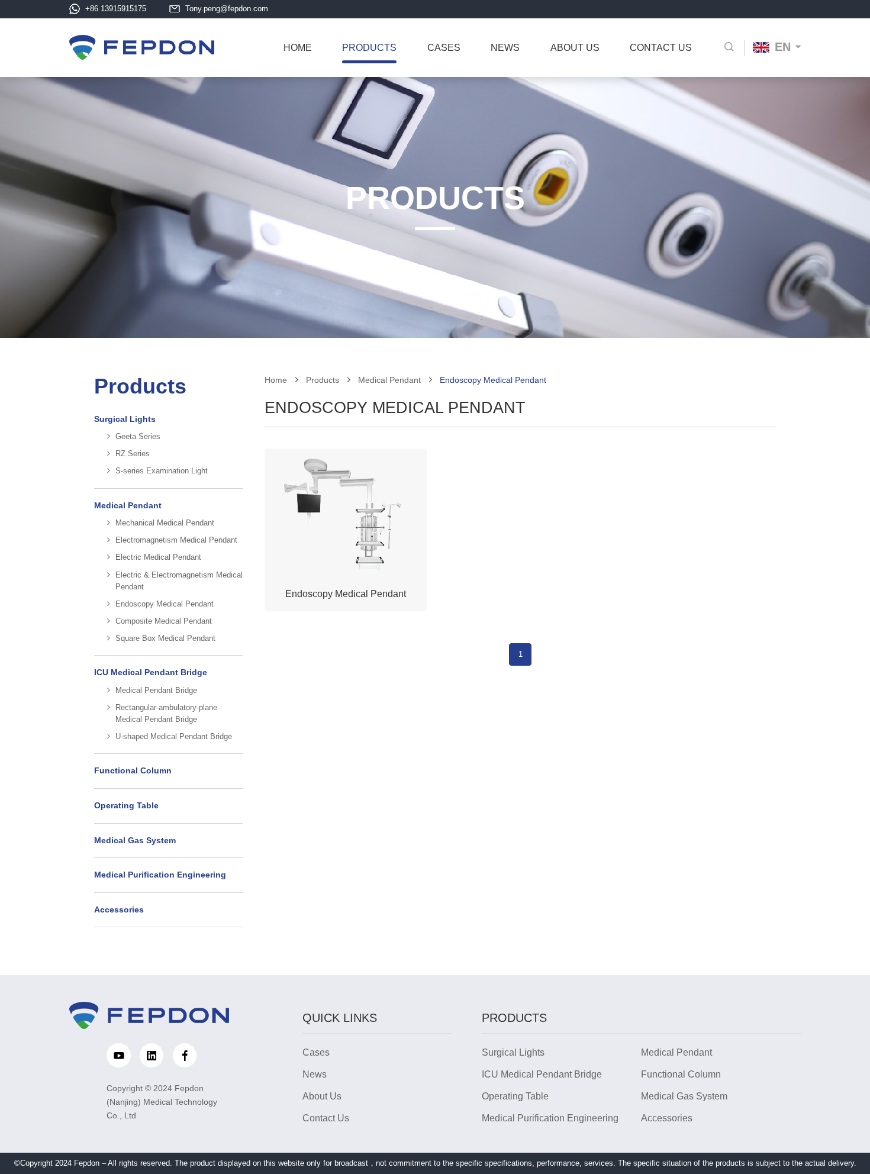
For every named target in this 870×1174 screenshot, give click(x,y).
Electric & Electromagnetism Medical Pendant (179, 581)
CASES (443, 47)
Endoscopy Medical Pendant (164, 604)
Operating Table (126, 805)
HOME (297, 47)
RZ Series (132, 454)
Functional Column (133, 770)
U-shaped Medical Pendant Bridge (173, 737)
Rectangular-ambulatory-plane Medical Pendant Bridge (166, 714)
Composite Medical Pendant (163, 621)
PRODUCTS (369, 47)
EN (783, 46)
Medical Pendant (128, 505)
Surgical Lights (125, 419)
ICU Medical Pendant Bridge (150, 672)
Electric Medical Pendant (158, 557)
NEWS (505, 47)
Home (276, 380)
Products (322, 380)
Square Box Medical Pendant (165, 638)
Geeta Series (137, 437)
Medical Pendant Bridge (156, 690)
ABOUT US (575, 47)
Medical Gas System (135, 840)
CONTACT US (661, 47)
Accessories (119, 909)
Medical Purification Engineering (160, 874)
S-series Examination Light (161, 471)
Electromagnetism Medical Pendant (176, 540)
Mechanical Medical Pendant (164, 523)
